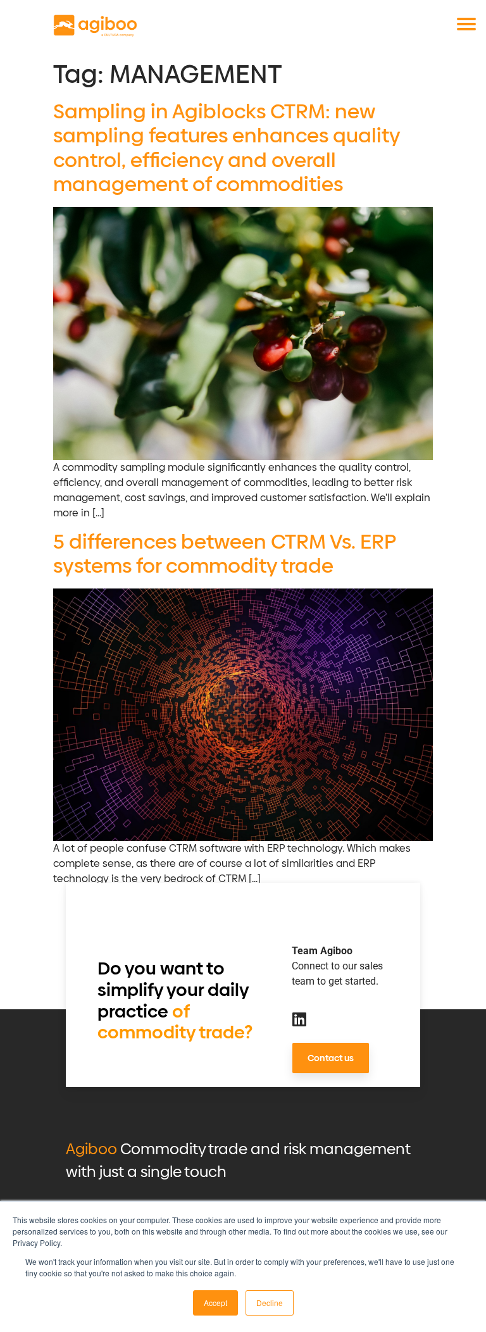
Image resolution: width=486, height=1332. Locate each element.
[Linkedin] (300, 1019)
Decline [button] (269, 1302)
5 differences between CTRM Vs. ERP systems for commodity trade (224, 553)
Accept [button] (215, 1302)
